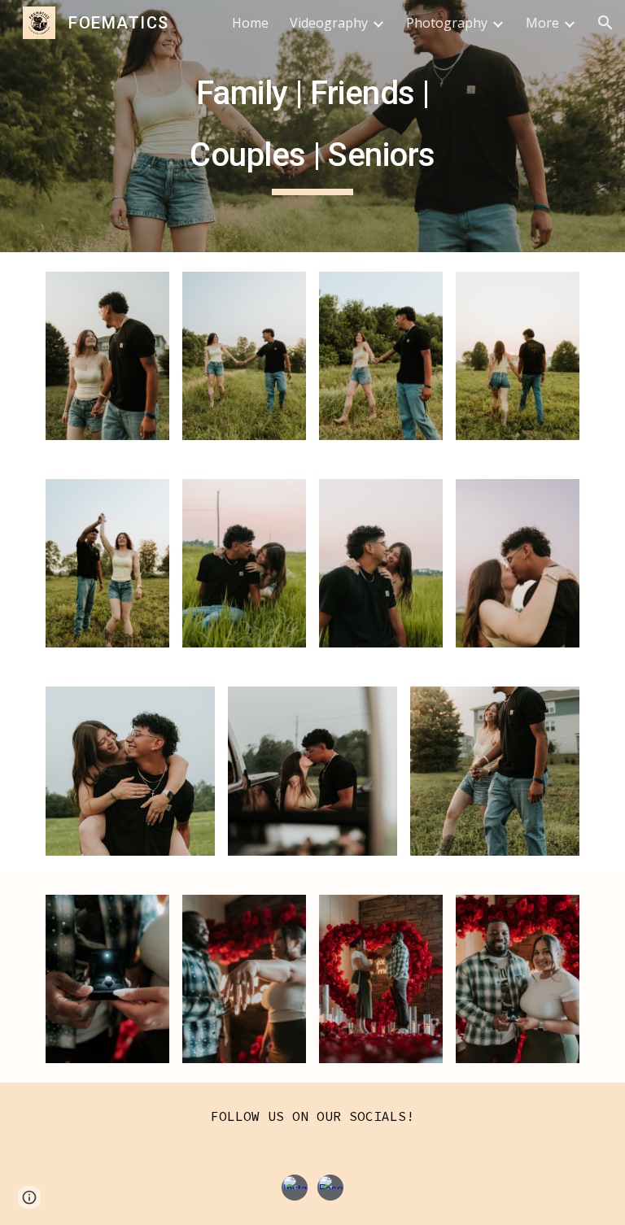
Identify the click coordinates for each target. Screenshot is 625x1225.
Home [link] (250, 23)
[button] (605, 22)
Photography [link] (446, 23)
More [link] (542, 23)
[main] (312, 125)
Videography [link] (329, 23)
